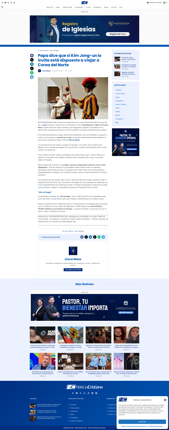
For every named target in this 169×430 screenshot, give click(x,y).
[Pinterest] (92, 393)
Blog (121, 7)
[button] (165, 400)
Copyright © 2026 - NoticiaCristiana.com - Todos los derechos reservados (84, 428)
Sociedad (56, 50)
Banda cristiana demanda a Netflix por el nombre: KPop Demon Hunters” (126, 373)
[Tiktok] (14, 3)
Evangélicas (97, 7)
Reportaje (49, 7)
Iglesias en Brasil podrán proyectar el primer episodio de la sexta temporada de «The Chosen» (98, 347)
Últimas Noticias (122, 53)
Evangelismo (79, 7)
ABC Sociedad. (74, 140)
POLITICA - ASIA (47, 50)
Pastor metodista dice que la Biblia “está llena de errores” (70, 373)
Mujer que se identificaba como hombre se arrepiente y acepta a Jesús (126, 347)
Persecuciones (67, 7)
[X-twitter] (8, 3)
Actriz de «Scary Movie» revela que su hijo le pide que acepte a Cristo (129, 60)
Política (114, 7)
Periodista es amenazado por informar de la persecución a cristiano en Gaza (42, 373)
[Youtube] (5, 3)
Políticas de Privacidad (155, 426)
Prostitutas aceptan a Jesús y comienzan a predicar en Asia (129, 66)
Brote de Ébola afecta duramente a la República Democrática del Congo (98, 373)
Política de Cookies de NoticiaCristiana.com (134, 426)
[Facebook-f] (2, 3)
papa (45, 125)
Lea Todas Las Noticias (73, 269)
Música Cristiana (121, 104)
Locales (88, 7)
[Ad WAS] (84, 42)
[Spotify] (96, 393)
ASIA (41, 50)
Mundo (106, 7)
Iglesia (58, 7)
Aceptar (142, 422)
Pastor (118, 108)
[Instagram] (11, 3)
